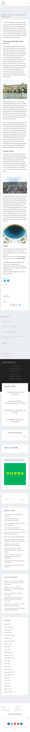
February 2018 (8, 672)
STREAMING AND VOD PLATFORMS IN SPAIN (11, 519)
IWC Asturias (8, 604)
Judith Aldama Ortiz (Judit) (13, 598)
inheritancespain (9, 608)
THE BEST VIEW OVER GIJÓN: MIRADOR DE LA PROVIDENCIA (14, 540)
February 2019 (8, 652)
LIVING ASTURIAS (9, 727)
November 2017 (9, 675)
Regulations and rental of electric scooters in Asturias (15, 533)
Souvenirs (5, 710)
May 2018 (7, 663)
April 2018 (7, 666)
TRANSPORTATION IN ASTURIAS (15, 393)
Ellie (5, 593)
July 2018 (7, 661)
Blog (3, 708)
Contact (18, 710)
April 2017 (7, 686)
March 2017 (8, 689)
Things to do (15, 376)
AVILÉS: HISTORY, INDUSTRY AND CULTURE (15, 402)
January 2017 (8, 692)
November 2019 (9, 635)
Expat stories (15, 368)
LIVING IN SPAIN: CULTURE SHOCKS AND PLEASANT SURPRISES (13, 556)
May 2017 (7, 683)
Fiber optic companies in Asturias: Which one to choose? (14, 528)
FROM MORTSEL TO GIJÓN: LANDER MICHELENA (14, 588)
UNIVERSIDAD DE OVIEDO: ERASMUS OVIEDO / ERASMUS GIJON (14, 550)
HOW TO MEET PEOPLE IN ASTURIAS (14, 605)
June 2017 (7, 680)
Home (3, 706)
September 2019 (9, 641)
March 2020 (8, 632)
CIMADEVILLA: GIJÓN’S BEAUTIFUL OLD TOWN (12, 545)
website (11, 273)
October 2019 (8, 638)
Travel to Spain (15, 378)
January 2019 (8, 655)
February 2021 (8, 627)
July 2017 (7, 678)
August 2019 (8, 644)
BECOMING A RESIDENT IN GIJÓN (15, 411)
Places (5, 298)
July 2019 (7, 647)
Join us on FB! (10, 447)
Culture (15, 366)
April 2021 (7, 624)
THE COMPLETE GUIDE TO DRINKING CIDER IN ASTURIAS (14, 582)
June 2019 (7, 649)
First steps (15, 371)
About (17, 706)
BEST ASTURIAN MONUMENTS (14, 537)
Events (18, 708)
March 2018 (8, 669)
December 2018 (9, 658)
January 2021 (8, 630)
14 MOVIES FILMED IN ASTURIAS (15, 421)
